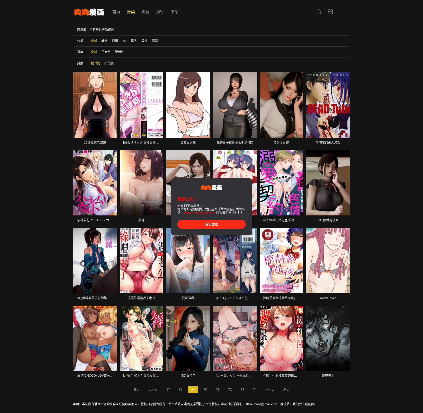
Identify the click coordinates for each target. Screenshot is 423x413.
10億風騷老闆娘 (95, 142)
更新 (145, 12)
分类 (131, 12)
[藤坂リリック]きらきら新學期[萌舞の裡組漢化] (155, 142)
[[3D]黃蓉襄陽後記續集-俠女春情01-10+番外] (95, 260)
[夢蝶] (141, 182)
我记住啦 (211, 224)
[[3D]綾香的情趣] (328, 182)
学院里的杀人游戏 (328, 142)
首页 (116, 12)
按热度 (109, 63)
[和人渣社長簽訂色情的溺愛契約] (281, 182)
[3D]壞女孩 (281, 142)
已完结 (106, 52)
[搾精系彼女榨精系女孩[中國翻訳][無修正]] (281, 260)
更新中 (119, 52)
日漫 (115, 41)
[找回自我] (188, 260)
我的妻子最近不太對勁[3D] (235, 142)
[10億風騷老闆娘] (95, 105)
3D (124, 41)
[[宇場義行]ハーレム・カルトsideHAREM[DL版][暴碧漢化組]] (95, 182)
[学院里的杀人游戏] (328, 105)
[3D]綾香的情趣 (328, 220)
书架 (174, 12)
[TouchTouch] (328, 260)
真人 (134, 41)
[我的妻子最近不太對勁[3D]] (235, 105)
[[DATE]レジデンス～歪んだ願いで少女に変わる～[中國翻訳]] (235, 260)
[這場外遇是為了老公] (141, 260)
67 (168, 389)
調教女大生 (188, 142)
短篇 (155, 41)
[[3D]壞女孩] (281, 105)
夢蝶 (141, 220)
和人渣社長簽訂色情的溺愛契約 (284, 220)
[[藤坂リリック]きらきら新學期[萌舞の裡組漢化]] (141, 105)
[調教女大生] (188, 105)
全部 (94, 41)
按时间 (95, 63)
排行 (160, 12)
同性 (144, 41)
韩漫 (104, 41)
